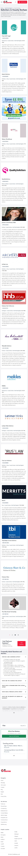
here (7, 659)
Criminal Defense (4, 813)
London (15, 847)
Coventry (2, 846)
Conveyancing (3, 808)
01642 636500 (5, 266)
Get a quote (3, 785)
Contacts (2, 787)
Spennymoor (4, 40)
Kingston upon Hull (18, 838)
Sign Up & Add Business (14, 736)
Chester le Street (5, 616)
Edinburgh (16, 834)
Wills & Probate (4, 815)
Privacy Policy (3, 796)
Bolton (2, 837)
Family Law (3, 804)
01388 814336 (5, 388)
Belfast (2, 832)
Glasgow (16, 836)
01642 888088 (5, 463)
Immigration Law (4, 817)
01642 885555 (5, 502)
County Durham (10, 40)
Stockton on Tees (5, 79)
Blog (2, 789)
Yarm (3, 505)
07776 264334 (5, 224)
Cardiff (2, 844)
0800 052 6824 (5, 542)
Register (2, 792)
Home (2, 780)
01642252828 (5, 76)
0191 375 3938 (5, 348)
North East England (18, 40)
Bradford (2, 839)
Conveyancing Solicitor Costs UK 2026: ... (14, 750)
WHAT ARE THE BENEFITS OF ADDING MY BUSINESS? (12, 697)
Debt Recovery (4, 824)
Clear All (22, 725)
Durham (3, 227)
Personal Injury (4, 806)
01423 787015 (5, 141)
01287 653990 (5, 38)
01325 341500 (5, 428)
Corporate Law (4, 822)
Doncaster (3, 848)
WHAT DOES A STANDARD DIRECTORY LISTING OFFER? (13, 686)
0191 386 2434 (5, 579)
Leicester (16, 843)
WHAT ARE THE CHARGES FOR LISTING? (12, 680)
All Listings (3, 782)
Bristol (2, 841)
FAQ (2, 794)
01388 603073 (5, 181)
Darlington (4, 310)
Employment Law (4, 810)
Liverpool (16, 845)
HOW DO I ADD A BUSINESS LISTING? (11, 657)
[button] (25, 725)
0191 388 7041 (5, 614)
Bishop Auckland (5, 184)
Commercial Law (4, 820)
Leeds (15, 841)
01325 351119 (5, 308)
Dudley (15, 831)
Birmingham (3, 835)
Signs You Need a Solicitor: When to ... (13, 745)
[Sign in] (15, 2)
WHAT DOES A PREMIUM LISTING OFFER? (12, 692)
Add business (22, 643)
